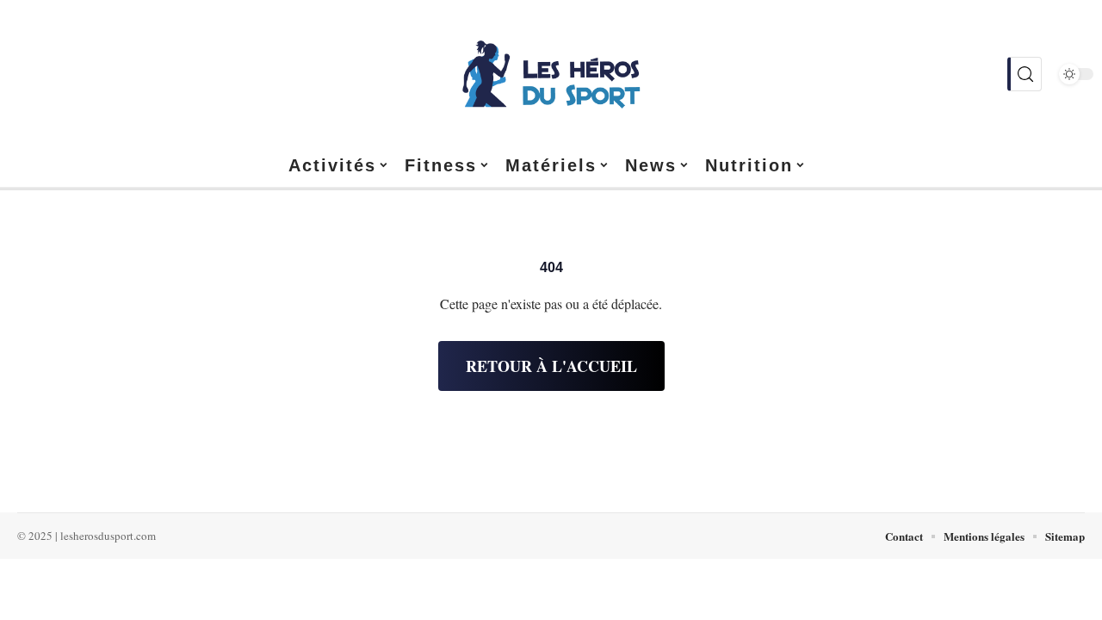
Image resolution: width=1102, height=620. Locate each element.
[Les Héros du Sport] (551, 74)
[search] (1024, 74)
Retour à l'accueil (551, 366)
